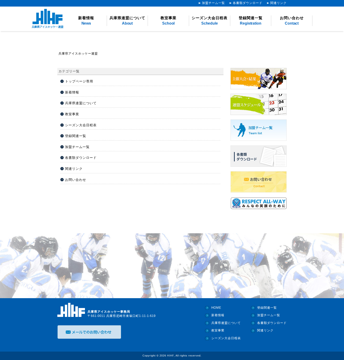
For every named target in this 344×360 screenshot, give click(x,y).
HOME (216, 307)
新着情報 (86, 20)
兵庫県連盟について (127, 20)
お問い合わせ (292, 20)
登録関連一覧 (251, 20)
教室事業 (168, 20)
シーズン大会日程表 (209, 20)
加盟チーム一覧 (213, 3)
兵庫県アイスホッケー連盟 (78, 53)
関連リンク (278, 3)
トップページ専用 (79, 81)
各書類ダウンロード (247, 3)
